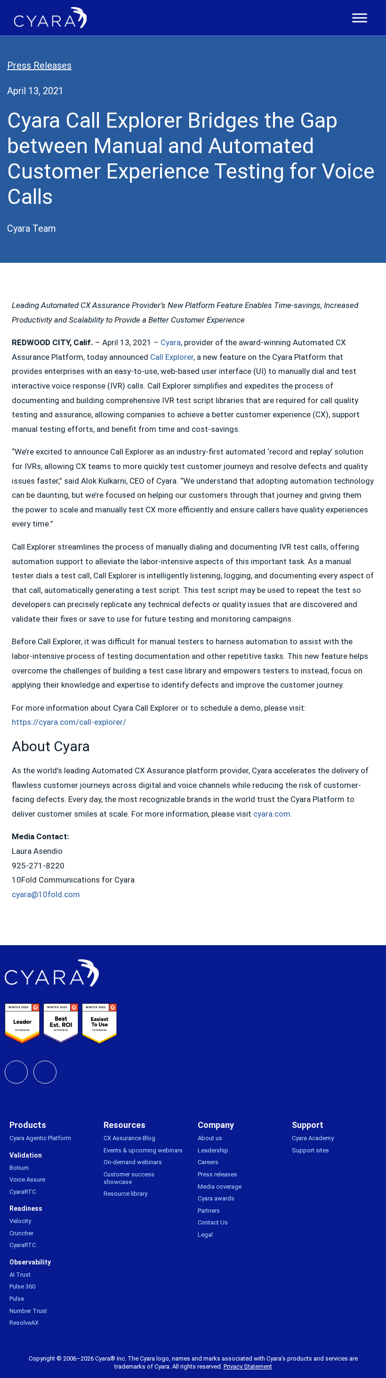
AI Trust (20, 1274)
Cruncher (21, 1233)
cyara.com (271, 814)
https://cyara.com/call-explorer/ (69, 722)
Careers (208, 1162)
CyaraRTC (22, 1191)
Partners (209, 1210)
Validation (25, 1155)
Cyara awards (216, 1198)
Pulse (16, 1298)
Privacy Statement (248, 1366)
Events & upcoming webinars (143, 1150)
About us (210, 1138)
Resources (124, 1125)
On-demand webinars (133, 1162)
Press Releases (39, 65)
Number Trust (28, 1310)
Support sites (310, 1150)
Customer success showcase (129, 1178)
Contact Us (213, 1222)
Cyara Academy (313, 1138)
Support (307, 1125)
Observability (30, 1262)
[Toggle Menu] (359, 17)
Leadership (213, 1150)
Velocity (20, 1220)
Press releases (217, 1174)
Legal (205, 1234)
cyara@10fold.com (46, 894)
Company (216, 1125)
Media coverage (219, 1186)
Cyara (171, 342)
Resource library (125, 1193)
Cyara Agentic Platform (40, 1138)
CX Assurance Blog (129, 1138)
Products (27, 1125)
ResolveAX (24, 1322)
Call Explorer (171, 357)
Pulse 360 (22, 1286)
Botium (19, 1167)
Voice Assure (27, 1179)
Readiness (25, 1208)
